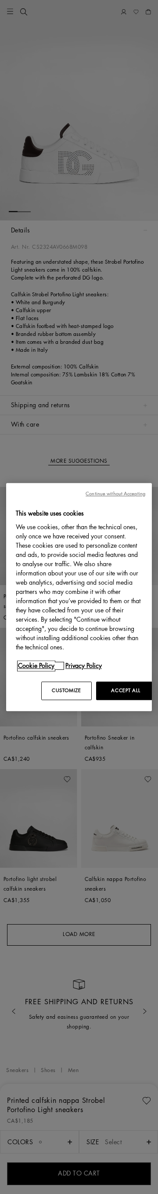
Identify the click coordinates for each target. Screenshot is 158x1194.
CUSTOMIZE (66, 690)
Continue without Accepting (115, 493)
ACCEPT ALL (125, 690)
